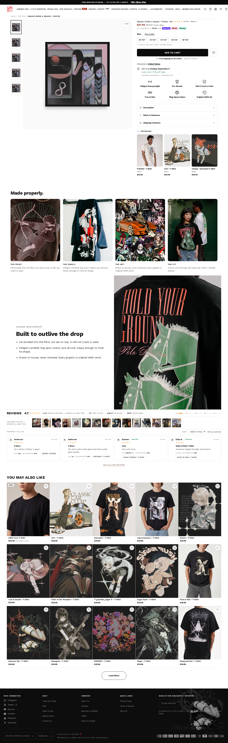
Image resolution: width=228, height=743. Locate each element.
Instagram (12, 700)
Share (193, 21)
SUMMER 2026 (23, 9)
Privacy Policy (126, 701)
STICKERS (169, 9)
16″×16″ (174, 40)
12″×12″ (153, 40)
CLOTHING (143, 9)
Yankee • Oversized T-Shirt (203, 169)
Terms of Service (127, 706)
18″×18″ (185, 40)
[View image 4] (16, 73)
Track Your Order (49, 701)
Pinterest (12, 718)
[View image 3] (16, 58)
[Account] (215, 9)
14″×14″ (163, 40)
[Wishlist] (221, 9)
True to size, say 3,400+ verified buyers (155, 45)
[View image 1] (16, 27)
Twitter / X (12, 705)
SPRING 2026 (52, 9)
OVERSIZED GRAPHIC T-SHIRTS (124, 9)
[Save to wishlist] (213, 52)
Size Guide (149, 34)
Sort (185, 432)
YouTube (11, 714)
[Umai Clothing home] (9, 9)
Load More (114, 675)
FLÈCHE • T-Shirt (144, 169)
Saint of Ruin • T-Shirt (187, 457)
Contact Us (47, 721)
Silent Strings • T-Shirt (133, 457)
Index (13, 16)
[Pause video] (120, 403)
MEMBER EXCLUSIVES (191, 9)
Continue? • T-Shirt (101, 456)
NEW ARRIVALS (66, 9)
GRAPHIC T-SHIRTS (99, 9)
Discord (11, 709)
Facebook (12, 723)
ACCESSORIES (156, 9)
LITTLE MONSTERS (38, 9)
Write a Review (214, 431)
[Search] (205, 9)
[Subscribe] (221, 703)
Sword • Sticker (49, 453)
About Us (85, 701)
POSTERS (80, 9)
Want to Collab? (88, 721)
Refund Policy (48, 716)
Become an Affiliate (89, 711)
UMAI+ (178, 9)
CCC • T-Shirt (170, 169)
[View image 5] (16, 88)
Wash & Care (47, 711)
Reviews (84, 706)
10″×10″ (142, 40)
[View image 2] (16, 42)
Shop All (123, 711)
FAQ (44, 706)
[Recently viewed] (210, 9)
